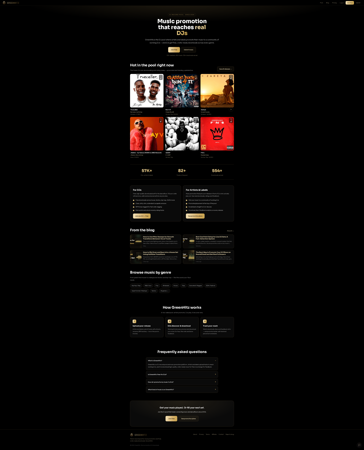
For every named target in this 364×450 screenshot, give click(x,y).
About (195, 434)
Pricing (334, 3)
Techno (154, 291)
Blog (327, 3)
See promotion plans (195, 216)
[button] (161, 105)
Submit (358, 3)
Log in (342, 3)
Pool (321, 3)
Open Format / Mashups (139, 291)
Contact (221, 434)
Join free (350, 3)
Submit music (188, 50)
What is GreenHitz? (155, 361)
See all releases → (225, 69)
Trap (183, 285)
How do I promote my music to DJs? (161, 382)
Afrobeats (166, 285)
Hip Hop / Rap (136, 285)
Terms (208, 434)
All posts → (230, 231)
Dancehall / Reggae (195, 285)
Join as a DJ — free (141, 216)
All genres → (164, 291)
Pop (157, 285)
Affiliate (214, 434)
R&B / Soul (148, 285)
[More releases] (231, 109)
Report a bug (230, 434)
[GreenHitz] (10, 2)
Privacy (201, 434)
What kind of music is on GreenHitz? (161, 389)
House (176, 285)
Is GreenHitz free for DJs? (157, 374)
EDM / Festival (210, 285)
